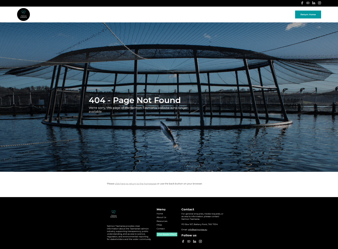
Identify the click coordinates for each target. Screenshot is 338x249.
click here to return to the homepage (136, 183)
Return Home (308, 14)
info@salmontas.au (197, 229)
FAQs (159, 225)
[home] (23, 14)
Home (160, 213)
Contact (161, 228)
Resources (162, 221)
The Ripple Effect (167, 234)
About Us (161, 217)
